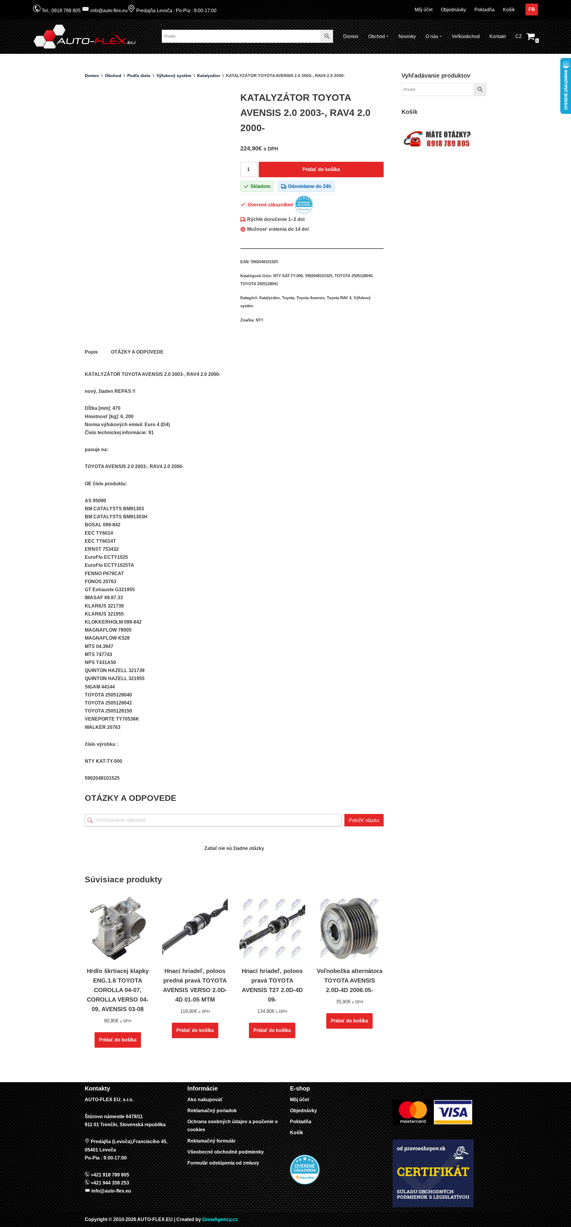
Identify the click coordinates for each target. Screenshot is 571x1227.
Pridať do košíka (321, 169)
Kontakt (498, 36)
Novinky (407, 36)
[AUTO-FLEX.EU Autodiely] (85, 36)
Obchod (113, 75)
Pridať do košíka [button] (118, 1039)
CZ (518, 36)
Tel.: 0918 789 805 (60, 10)
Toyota (288, 298)
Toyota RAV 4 (339, 298)
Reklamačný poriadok (212, 1110)
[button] (387, 36)
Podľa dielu (138, 75)
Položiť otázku (364, 820)
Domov (350, 36)
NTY (259, 320)
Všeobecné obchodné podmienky (225, 1151)
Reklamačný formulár (211, 1140)
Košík (509, 9)
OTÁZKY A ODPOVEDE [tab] (137, 351)
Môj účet (423, 9)
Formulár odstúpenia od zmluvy (223, 1162)
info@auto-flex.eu (108, 10)
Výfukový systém (173, 75)
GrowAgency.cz (220, 1219)
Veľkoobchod (466, 36)
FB (531, 9)
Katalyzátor (208, 75)
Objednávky (453, 9)
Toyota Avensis (310, 298)
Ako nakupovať (205, 1099)
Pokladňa (484, 9)
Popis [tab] (91, 351)
